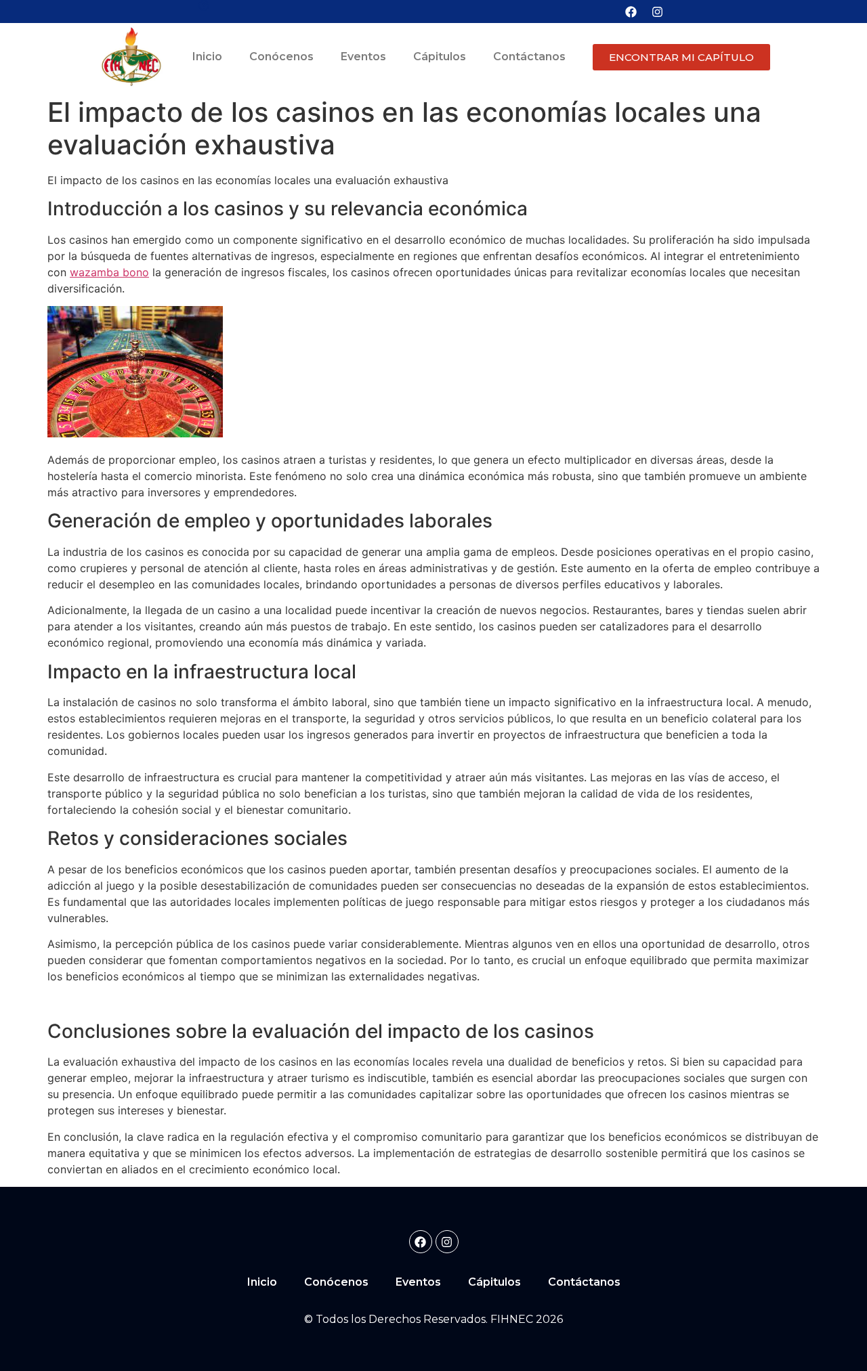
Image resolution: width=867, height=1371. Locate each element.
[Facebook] (630, 11)
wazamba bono (109, 272)
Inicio (207, 56)
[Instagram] (657, 11)
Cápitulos (439, 56)
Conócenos (281, 56)
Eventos (363, 56)
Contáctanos (529, 56)
